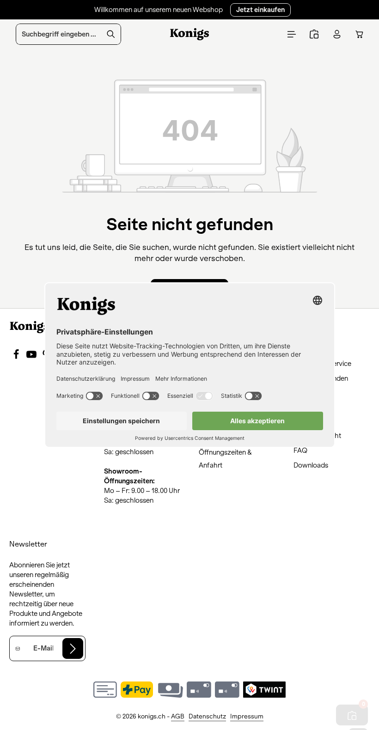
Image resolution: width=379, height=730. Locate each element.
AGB (177, 716)
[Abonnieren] (72, 648)
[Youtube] (32, 357)
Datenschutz (207, 716)
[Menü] (291, 34)
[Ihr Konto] (336, 34)
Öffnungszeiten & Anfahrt (225, 458)
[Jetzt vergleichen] (314, 34)
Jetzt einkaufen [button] (260, 10)
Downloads (310, 465)
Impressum (246, 716)
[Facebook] (17, 357)
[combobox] (59, 34)
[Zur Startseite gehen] (190, 34)
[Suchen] (111, 34)
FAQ (300, 450)
